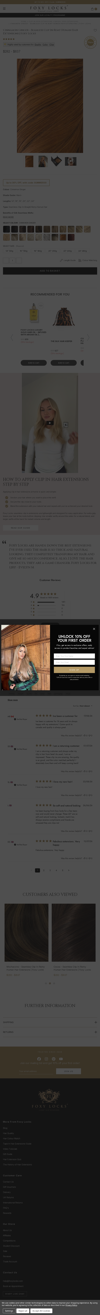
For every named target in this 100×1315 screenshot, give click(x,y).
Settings (9, 1310)
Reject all (22, 1310)
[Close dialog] (94, 629)
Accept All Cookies (41, 1310)
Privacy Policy (71, 1305)
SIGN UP (74, 669)
